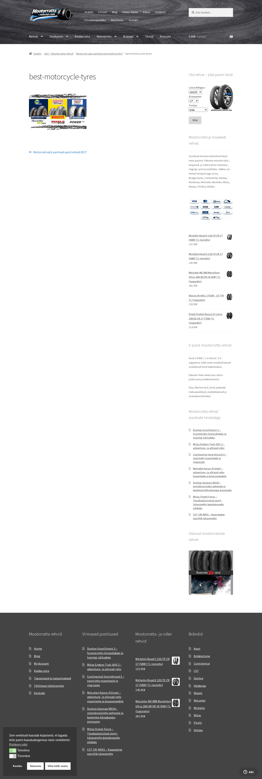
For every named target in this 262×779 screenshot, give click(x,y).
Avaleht (89, 12)
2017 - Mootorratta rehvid (58, 53)
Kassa (146, 12)
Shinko (198, 730)
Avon (197, 648)
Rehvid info (104, 36)
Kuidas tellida (130, 12)
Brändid (128, 36)
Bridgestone (202, 656)
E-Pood (102, 12)
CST (196, 671)
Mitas (197, 715)
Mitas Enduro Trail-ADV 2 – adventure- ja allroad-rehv (209, 446)
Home (38, 648)
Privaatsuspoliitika (95, 20)
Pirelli (198, 723)
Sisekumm (56, 36)
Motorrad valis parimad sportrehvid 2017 (99, 53)
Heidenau (200, 686)
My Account (41, 663)
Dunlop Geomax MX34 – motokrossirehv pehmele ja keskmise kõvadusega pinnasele (212, 486)
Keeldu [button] (17, 766)
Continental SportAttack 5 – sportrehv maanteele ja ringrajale (210, 458)
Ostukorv (160, 12)
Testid (149, 36)
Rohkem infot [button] (18, 744)
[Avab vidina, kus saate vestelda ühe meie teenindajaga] (248, 772)
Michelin (199, 708)
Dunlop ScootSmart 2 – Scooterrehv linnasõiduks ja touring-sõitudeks (210, 433)
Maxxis (198, 693)
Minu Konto (117, 20)
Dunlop (198, 678)
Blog (114, 12)
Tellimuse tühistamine (49, 686)
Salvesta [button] (35, 766)
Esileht (37, 53)
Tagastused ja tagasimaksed (52, 678)
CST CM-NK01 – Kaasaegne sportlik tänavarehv (209, 516)
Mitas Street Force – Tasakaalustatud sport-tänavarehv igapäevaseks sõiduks (208, 502)
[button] (12, 750)
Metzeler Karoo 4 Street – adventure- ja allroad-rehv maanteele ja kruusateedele (209, 472)
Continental (202, 663)
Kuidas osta (82, 36)
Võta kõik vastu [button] (58, 766)
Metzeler (200, 700)
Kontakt (133, 20)
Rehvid (33, 36)
